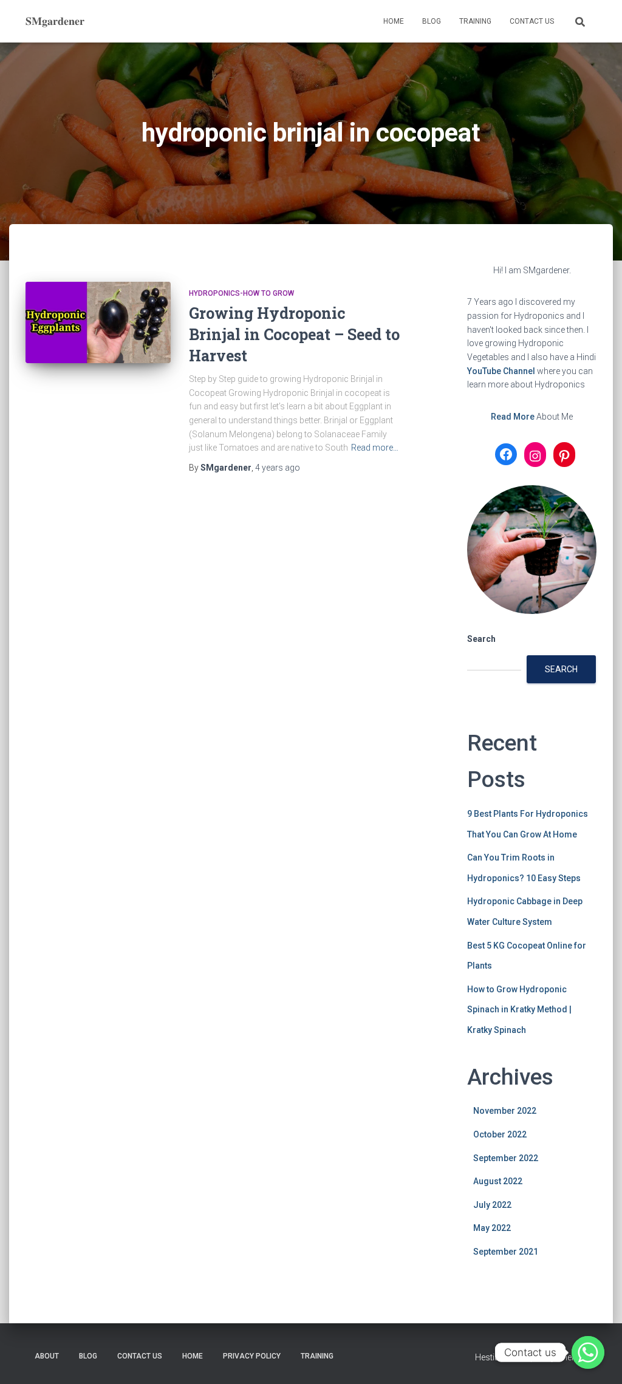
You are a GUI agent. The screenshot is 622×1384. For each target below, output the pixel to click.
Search (481, 639)
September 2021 (505, 1251)
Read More (513, 416)
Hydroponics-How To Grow (241, 293)
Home (393, 21)
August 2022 (497, 1181)
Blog (431, 21)
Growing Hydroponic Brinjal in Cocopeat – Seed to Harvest (294, 334)
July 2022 (492, 1205)
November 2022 (504, 1111)
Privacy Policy (252, 1356)
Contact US (532, 21)
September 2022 (505, 1158)
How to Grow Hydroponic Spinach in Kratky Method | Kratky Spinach (519, 1009)
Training (475, 21)
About (47, 1356)
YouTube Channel (501, 371)
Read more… (374, 447)
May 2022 (492, 1228)
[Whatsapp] (588, 1352)
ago (277, 467)
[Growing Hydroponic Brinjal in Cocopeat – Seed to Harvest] (98, 323)
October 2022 (500, 1134)
